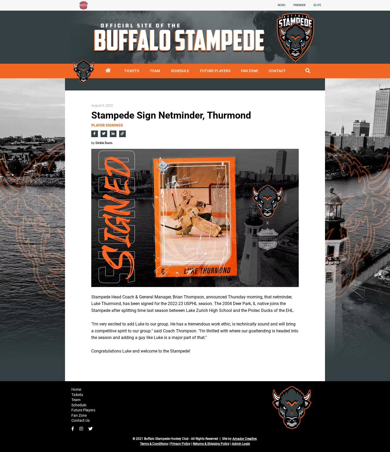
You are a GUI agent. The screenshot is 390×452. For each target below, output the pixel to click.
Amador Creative (244, 439)
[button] (179, 71)
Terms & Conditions (154, 444)
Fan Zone (79, 415)
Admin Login (241, 444)
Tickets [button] (77, 395)
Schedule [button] (78, 405)
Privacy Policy (180, 444)
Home (76, 389)
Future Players (83, 410)
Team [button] (75, 400)
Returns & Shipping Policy (211, 444)
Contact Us (80, 420)
